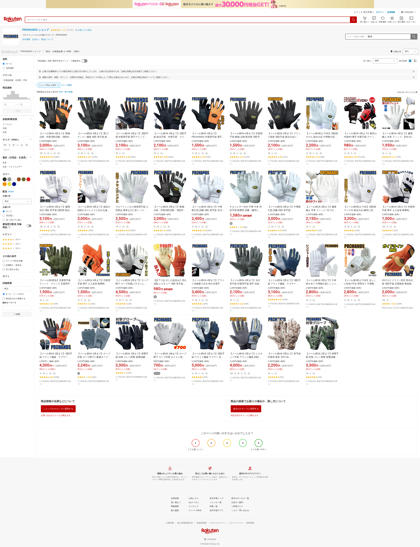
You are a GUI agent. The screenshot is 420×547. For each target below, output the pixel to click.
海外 (12, 191)
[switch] (29, 225)
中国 (5, 128)
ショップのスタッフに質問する (58, 409)
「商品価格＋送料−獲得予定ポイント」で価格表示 (58, 61)
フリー (7, 150)
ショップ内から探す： (357, 36)
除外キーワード (9, 303)
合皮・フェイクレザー (12, 167)
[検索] (353, 19)
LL (22, 145)
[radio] (4, 64)
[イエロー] (9, 184)
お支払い (36, 39)
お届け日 (6, 207)
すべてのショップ (10, 51)
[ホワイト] (14, 179)
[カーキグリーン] (24, 179)
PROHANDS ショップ (35, 29)
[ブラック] (5, 179)
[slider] (2, 99)
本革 (5, 163)
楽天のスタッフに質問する (246, 409)
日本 (5, 132)
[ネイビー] (14, 184)
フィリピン (7, 124)
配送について (47, 39)
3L (27, 145)
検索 (18, 111)
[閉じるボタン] (413, 71)
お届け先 (6, 196)
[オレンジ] (5, 184)
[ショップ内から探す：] (413, 36)
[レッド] (28, 179)
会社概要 (26, 39)
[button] (408, 12)
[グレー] (9, 179)
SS (5, 145)
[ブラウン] (19, 179)
